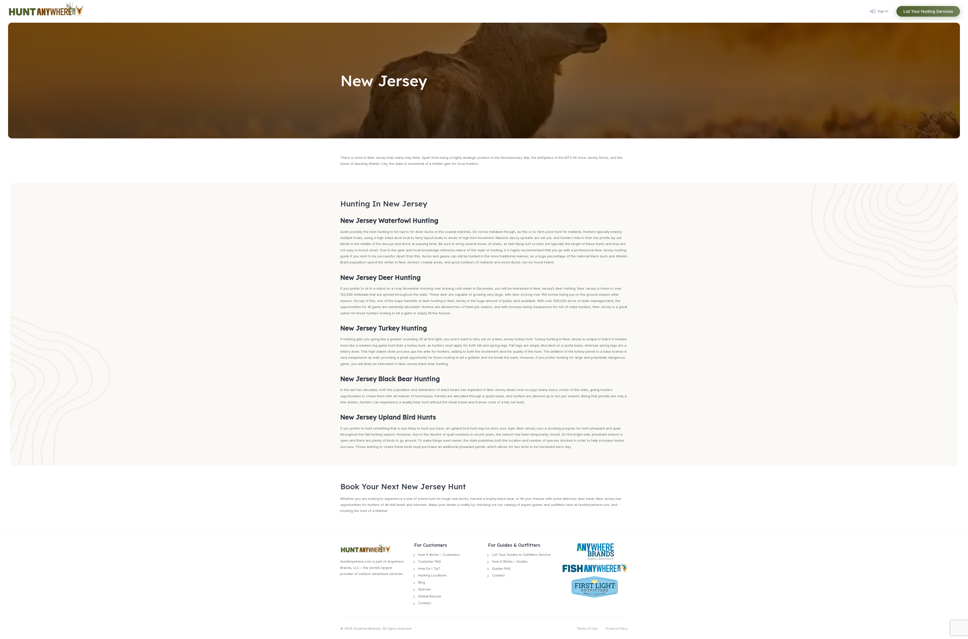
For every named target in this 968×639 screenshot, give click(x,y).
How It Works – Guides (510, 561)
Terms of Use (587, 628)
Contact (424, 603)
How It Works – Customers (439, 555)
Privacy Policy (617, 628)
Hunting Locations (432, 575)
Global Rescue (429, 596)
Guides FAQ (501, 568)
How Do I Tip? (429, 568)
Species (424, 589)
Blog (421, 582)
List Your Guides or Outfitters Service (521, 555)
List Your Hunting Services (928, 11)
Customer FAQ (429, 561)
